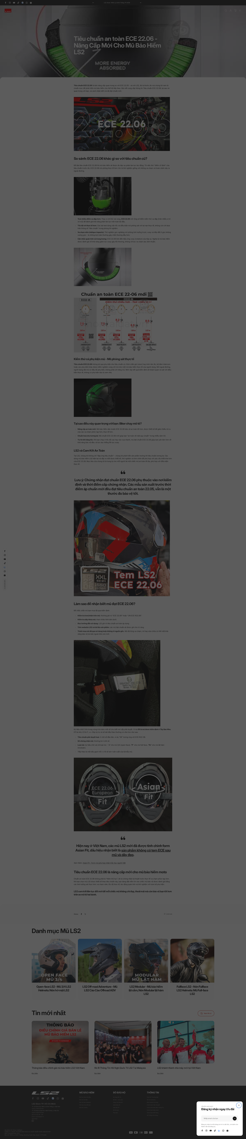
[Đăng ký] (235, 1118)
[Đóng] (239, 1105)
